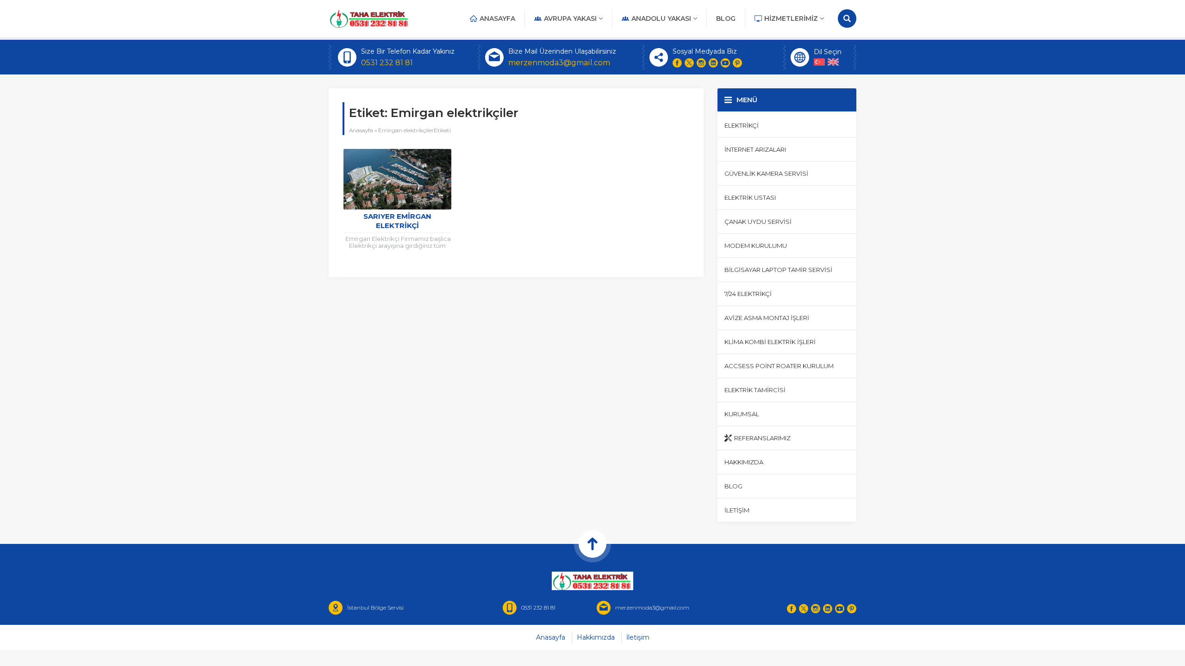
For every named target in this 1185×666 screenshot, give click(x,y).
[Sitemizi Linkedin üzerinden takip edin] (713, 63)
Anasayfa (361, 130)
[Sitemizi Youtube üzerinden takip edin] (725, 63)
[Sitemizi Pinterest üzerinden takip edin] (737, 63)
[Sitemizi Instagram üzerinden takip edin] (701, 63)
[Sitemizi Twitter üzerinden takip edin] (689, 63)
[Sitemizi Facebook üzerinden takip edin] (677, 63)
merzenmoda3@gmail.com (559, 62)
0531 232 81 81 (387, 62)
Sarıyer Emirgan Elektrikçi (397, 221)
